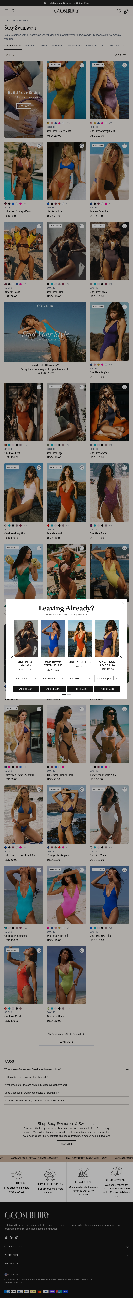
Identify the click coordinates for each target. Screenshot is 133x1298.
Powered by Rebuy (66, 701)
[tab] (64, 694)
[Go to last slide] (12, 658)
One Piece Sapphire (107, 663)
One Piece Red (80, 661)
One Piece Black (26, 663)
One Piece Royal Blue (53, 664)
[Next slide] (121, 658)
